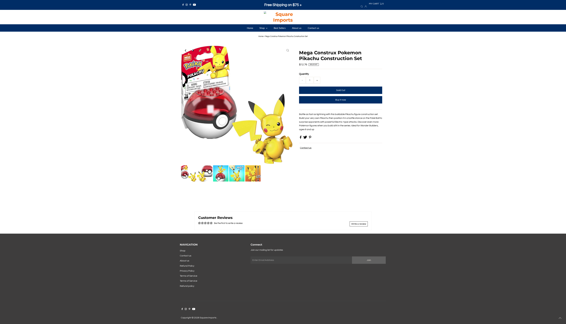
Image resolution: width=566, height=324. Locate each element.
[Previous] (185, 50)
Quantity (304, 74)
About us (184, 261)
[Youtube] (194, 5)
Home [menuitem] (250, 27)
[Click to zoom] (287, 50)
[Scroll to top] (560, 318)
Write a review (358, 224)
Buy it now (340, 100)
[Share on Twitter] (305, 138)
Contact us (305, 148)
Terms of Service (188, 276)
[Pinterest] (190, 5)
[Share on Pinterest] (310, 138)
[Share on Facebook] (301, 138)
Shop (182, 251)
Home (260, 36)
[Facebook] (183, 5)
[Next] (193, 50)
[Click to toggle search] (361, 6)
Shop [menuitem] (262, 27)
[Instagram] (186, 5)
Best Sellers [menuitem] (280, 27)
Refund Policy (187, 266)
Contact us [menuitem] (313, 27)
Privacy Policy (187, 271)
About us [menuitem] (296, 27)
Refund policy (187, 286)
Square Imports (208, 317)
